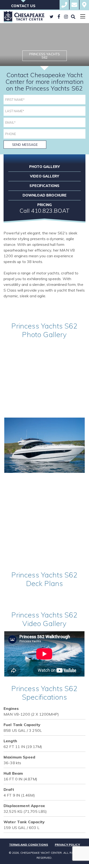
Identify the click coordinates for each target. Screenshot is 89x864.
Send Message (25, 144)
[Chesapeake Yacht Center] (24, 16)
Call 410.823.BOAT (44, 210)
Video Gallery (44, 176)
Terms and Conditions (28, 844)
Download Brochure (45, 195)
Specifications (44, 185)
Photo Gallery (44, 166)
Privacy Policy (67, 844)
